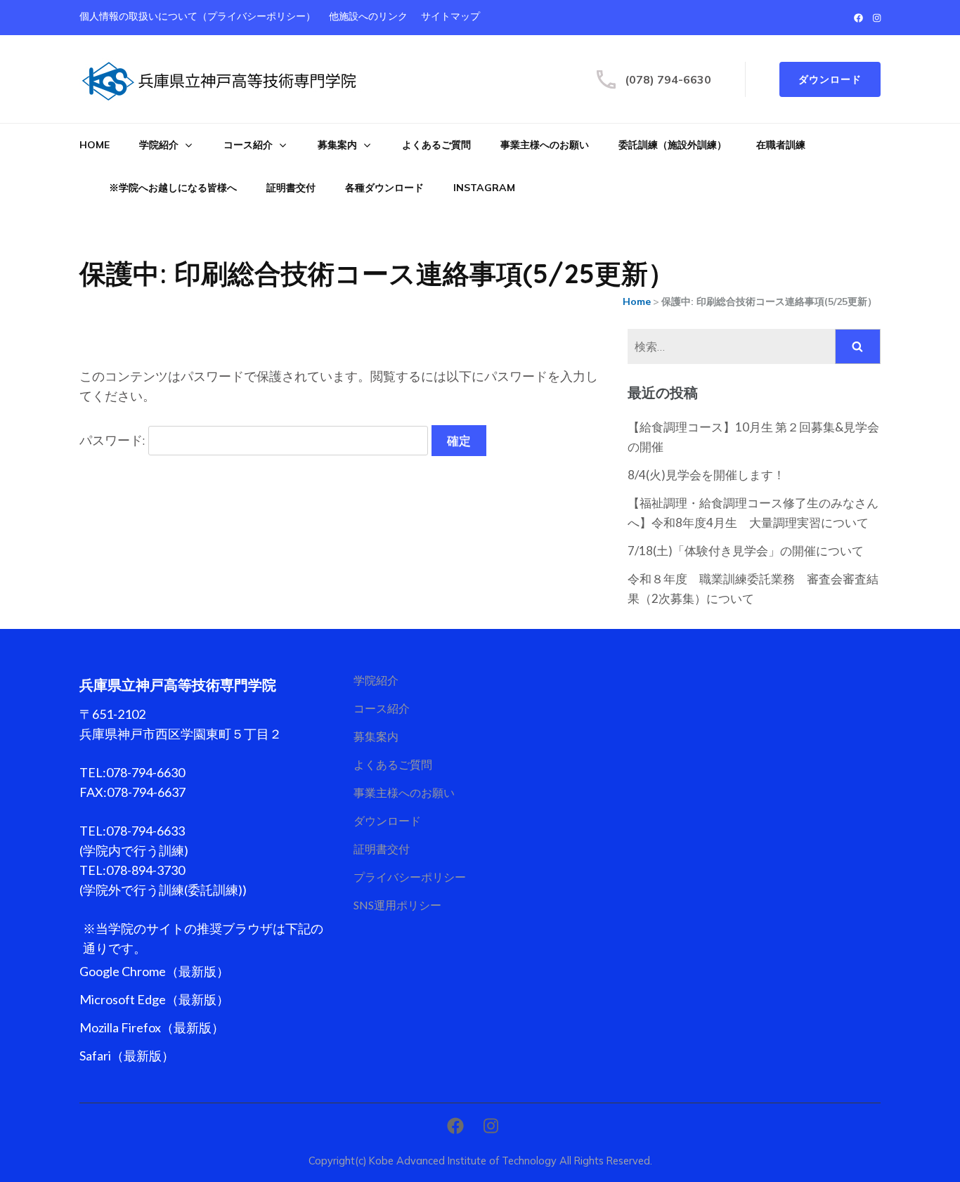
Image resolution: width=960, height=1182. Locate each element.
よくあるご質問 (436, 144)
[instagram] (877, 17)
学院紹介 (159, 144)
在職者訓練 (780, 144)
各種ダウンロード (384, 187)
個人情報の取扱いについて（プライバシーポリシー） (197, 16)
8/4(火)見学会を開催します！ (706, 474)
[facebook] (858, 17)
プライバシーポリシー (409, 876)
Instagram (484, 187)
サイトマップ (450, 16)
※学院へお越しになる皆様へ (173, 187)
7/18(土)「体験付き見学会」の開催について (746, 550)
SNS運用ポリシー (397, 904)
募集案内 (337, 144)
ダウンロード (830, 79)
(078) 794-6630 (668, 79)
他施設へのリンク (368, 16)
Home (94, 144)
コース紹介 (248, 144)
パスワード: (113, 440)
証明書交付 (291, 187)
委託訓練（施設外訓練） (672, 144)
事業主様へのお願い (544, 144)
